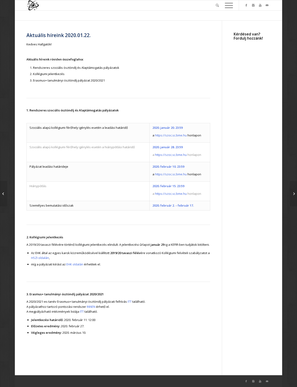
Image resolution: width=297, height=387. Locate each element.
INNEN (91, 307)
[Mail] (267, 5)
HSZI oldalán (40, 258)
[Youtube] (260, 5)
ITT (130, 301)
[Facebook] (246, 5)
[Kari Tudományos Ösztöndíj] (3, 193)
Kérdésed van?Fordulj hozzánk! (248, 36)
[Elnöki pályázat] (293, 193)
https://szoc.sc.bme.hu (171, 135)
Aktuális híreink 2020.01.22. (58, 35)
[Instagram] (253, 5)
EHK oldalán (74, 264)
